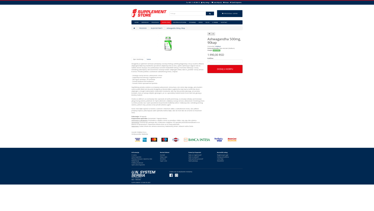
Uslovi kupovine (136, 157)
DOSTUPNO (216, 50)
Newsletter (220, 161)
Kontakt (162, 155)
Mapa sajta (163, 157)
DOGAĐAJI (192, 22)
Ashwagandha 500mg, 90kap (176, 28)
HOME (137, 22)
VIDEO (201, 22)
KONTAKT (224, 22)
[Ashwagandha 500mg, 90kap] (168, 43)
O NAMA (215, 22)
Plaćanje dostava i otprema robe (141, 159)
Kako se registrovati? (195, 155)
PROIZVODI (155, 22)
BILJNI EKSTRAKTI (156, 28)
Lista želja (220, 159)
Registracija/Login (222, 155)
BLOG (207, 22)
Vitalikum (218, 46)
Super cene (163, 161)
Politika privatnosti (137, 163)
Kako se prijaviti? (193, 157)
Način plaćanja (193, 161)
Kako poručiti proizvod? (195, 159)
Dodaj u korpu (225, 69)
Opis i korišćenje (138, 59)
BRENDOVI (145, 22)
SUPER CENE (166, 22)
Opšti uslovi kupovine (138, 165)
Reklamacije (135, 161)
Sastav (149, 59)
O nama (134, 155)
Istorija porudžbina (223, 157)
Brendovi (163, 159)
